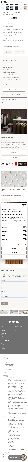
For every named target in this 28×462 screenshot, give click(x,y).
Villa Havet (10, 441)
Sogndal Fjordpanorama (14, 434)
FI (20, 2)
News (6, 376)
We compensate (12, 401)
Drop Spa (5, 14)
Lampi (6, 367)
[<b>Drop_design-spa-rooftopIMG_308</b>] (11, 8)
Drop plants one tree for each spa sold (18, 405)
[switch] (25, 231)
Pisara (6, 368)
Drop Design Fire (7, 369)
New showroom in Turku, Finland (16, 383)
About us (5, 455)
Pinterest (3, 348)
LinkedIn (3, 347)
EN (22, 2)
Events (7, 452)
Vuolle (7, 360)
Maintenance (8, 448)
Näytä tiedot (21, 244)
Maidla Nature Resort (13, 431)
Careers (2, 331)
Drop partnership (18, 331)
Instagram (3, 344)
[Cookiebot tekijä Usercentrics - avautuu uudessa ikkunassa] (21, 205)
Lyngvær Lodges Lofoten (14, 438)
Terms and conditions (5, 338)
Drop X (7, 358)
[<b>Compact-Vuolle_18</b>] (3, 8)
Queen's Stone (12, 439)
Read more (6, 199)
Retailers (3, 335)
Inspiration (5, 375)
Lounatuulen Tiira (12, 422)
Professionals (6, 450)
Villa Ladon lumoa (12, 444)
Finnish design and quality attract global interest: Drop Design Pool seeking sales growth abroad (16, 393)
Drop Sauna (6, 371)
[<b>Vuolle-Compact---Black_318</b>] (16, 8)
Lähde (6, 362)
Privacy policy (4, 333)
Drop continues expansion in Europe (17, 395)
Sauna (7, 372)
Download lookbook (19, 51)
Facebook (3, 345)
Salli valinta (14, 252)
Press (15, 330)
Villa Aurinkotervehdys (14, 435)
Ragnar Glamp (11, 445)
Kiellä (14, 256)
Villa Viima (10, 446)
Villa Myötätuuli (12, 426)
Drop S (7, 361)
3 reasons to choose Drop (14, 397)
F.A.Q (2, 336)
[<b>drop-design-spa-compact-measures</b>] (20, 8)
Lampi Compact (9, 365)
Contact (3, 330)
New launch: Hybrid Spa (14, 406)
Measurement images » (14, 89)
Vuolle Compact (13, 14)
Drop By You (14, 157)
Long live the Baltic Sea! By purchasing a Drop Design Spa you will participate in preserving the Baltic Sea (18, 389)
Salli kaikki (14, 248)
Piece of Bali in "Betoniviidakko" (16, 420)
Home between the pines (14, 433)
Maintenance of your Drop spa (16, 449)
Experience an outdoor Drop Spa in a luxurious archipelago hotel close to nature (17, 429)
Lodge (7, 373)
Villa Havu (10, 437)
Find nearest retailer (8, 51)
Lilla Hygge (11, 442)
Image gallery (14, 152)
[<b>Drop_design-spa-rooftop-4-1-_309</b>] (7, 8)
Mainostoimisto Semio (8, 460)
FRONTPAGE (6, 356)
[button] (17, 457)
